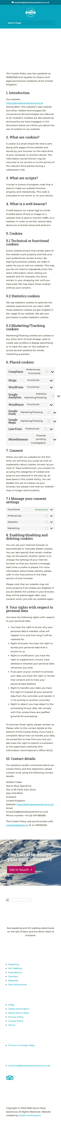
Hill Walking (15, 968)
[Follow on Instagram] (33, 944)
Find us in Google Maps (21, 1045)
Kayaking (13, 964)
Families (13, 976)
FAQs (11, 1004)
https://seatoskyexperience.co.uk (24, 103)
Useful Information (18, 1008)
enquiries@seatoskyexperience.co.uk (29, 1065)
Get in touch (19, 870)
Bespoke (13, 980)
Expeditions (15, 972)
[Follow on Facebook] (27, 944)
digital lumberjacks (30, 1115)
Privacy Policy (16, 1017)
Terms (11, 1025)
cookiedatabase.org (17, 825)
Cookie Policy (15, 1021)
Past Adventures (17, 984)
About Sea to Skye (18, 1013)
